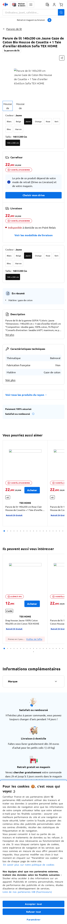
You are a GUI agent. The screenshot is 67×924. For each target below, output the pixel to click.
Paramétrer (33, 919)
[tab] (8, 106)
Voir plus (9, 334)
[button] (30, 4)
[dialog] (33, 852)
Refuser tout (33, 911)
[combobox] (33, 12)
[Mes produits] (47, 4)
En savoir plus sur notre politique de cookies (28, 864)
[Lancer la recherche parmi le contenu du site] (61, 12)
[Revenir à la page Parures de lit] (4, 29)
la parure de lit (12, 50)
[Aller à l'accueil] (5, 4)
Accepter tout (33, 904)
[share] (61, 58)
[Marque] (56, 681)
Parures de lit (14, 28)
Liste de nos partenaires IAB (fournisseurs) (27, 891)
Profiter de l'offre (34, 639)
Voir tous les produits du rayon (24, 394)
